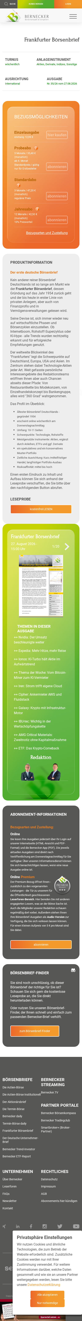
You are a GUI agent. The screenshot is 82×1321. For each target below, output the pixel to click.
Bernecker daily (12, 1116)
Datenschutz (49, 1179)
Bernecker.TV (49, 1092)
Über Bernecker (12, 1179)
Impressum (48, 1186)
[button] (28, 158)
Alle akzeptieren (47, 1294)
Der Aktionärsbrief (14, 1102)
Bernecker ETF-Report (17, 1156)
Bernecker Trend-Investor (19, 1149)
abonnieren (41, 944)
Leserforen (10, 1186)
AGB (44, 1193)
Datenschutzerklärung (44, 1285)
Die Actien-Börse (13, 1087)
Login (68, 4)
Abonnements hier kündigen (59, 1201)
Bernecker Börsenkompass (58, 1113)
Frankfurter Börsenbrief (18, 1130)
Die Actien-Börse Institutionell (22, 1094)
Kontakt (8, 1208)
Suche (13, 4)
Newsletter (10, 1201)
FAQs (6, 1193)
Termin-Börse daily (14, 1123)
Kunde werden (36, 4)
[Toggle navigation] (73, 16)
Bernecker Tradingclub (55, 1120)
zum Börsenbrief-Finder (35, 1031)
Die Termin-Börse (13, 1109)
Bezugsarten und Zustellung (47, 233)
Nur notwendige (47, 1303)
